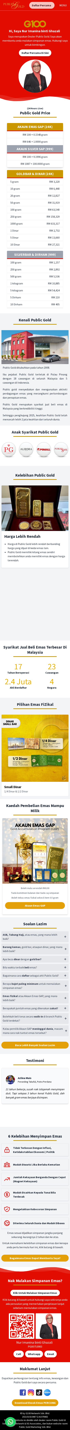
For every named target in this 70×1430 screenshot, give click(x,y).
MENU (63, 5)
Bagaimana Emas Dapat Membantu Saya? (35, 1258)
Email (50, 1354)
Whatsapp (34, 1354)
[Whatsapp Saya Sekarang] (10, 1422)
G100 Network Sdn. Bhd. (38, 1413)
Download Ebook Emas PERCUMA (35, 1402)
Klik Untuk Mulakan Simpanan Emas (35, 1293)
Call (18, 1354)
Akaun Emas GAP (35, 905)
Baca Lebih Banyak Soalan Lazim (35, 1045)
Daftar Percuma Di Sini (35, 53)
